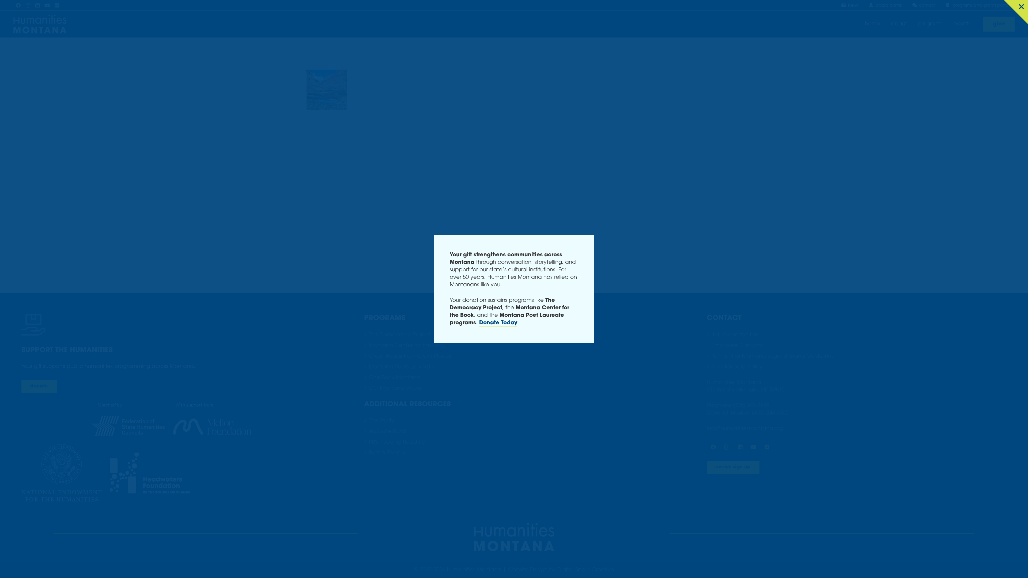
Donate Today (498, 323)
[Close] (1016, 12)
